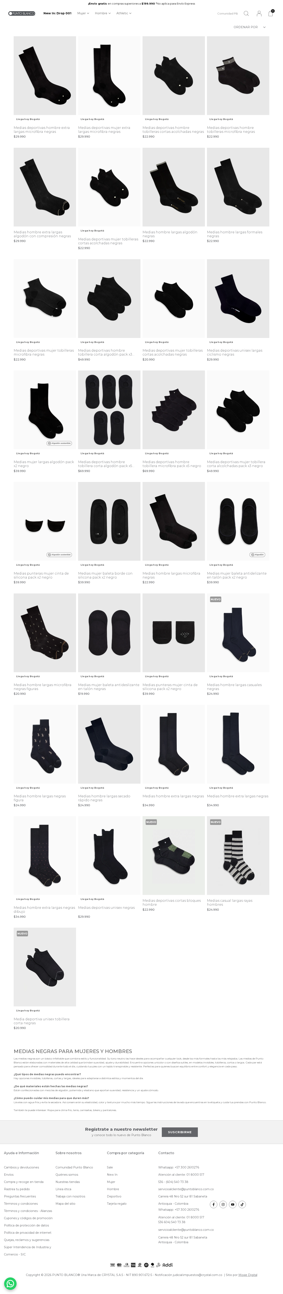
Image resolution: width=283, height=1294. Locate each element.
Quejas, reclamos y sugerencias (26, 1240)
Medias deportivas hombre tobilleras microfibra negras (231, 130)
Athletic (122, 13)
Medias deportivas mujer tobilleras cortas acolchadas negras (108, 241)
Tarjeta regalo (117, 1204)
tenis (76, 1110)
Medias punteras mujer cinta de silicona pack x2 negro (41, 575)
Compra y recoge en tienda (24, 1182)
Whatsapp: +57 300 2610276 (178, 1167)
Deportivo (114, 1196)
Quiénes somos (67, 1175)
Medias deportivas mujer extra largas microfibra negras (104, 130)
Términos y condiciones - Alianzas (28, 1211)
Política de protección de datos (26, 1225)
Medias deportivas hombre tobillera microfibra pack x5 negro (172, 464)
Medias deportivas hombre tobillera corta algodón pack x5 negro (105, 464)
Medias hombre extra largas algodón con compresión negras (42, 234)
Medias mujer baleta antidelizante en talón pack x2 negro (237, 575)
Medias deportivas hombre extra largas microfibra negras (42, 130)
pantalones (109, 1110)
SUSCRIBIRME (180, 1132)
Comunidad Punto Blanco (74, 1167)
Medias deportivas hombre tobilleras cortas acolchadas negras (173, 130)
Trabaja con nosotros (70, 1196)
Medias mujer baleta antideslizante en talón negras (108, 687)
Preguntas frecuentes (20, 1196)
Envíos (8, 1175)
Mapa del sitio (65, 1204)
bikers (97, 1110)
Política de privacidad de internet (27, 1233)
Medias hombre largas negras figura (40, 798)
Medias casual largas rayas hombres (229, 903)
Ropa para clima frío (59, 1110)
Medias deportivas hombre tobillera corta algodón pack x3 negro (105, 352)
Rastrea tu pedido (17, 1189)
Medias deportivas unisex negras (106, 908)
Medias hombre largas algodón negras (170, 234)
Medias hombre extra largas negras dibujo (44, 910)
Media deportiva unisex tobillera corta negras (42, 1021)
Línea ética (63, 1189)
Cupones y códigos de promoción (28, 1218)
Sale (110, 1167)
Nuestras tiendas (68, 1182)
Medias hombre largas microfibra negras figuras (42, 687)
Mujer (81, 13)
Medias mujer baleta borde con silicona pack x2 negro (105, 575)
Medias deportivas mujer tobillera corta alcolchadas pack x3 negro (236, 464)
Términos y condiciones (21, 1204)
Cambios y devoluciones (21, 1167)
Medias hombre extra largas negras (173, 796)
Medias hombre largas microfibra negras (171, 575)
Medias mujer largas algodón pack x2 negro (44, 464)
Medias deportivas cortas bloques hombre (172, 903)
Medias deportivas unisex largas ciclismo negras (234, 352)
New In (112, 1175)
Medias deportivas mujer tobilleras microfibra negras (44, 352)
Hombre (101, 13)
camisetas (86, 1110)
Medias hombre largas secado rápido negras (104, 798)
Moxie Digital (247, 1275)
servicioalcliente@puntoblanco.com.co (186, 1189)
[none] (83, 13)
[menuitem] (57, 13)
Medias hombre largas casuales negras (234, 687)
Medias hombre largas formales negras (234, 234)
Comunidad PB (227, 13)
